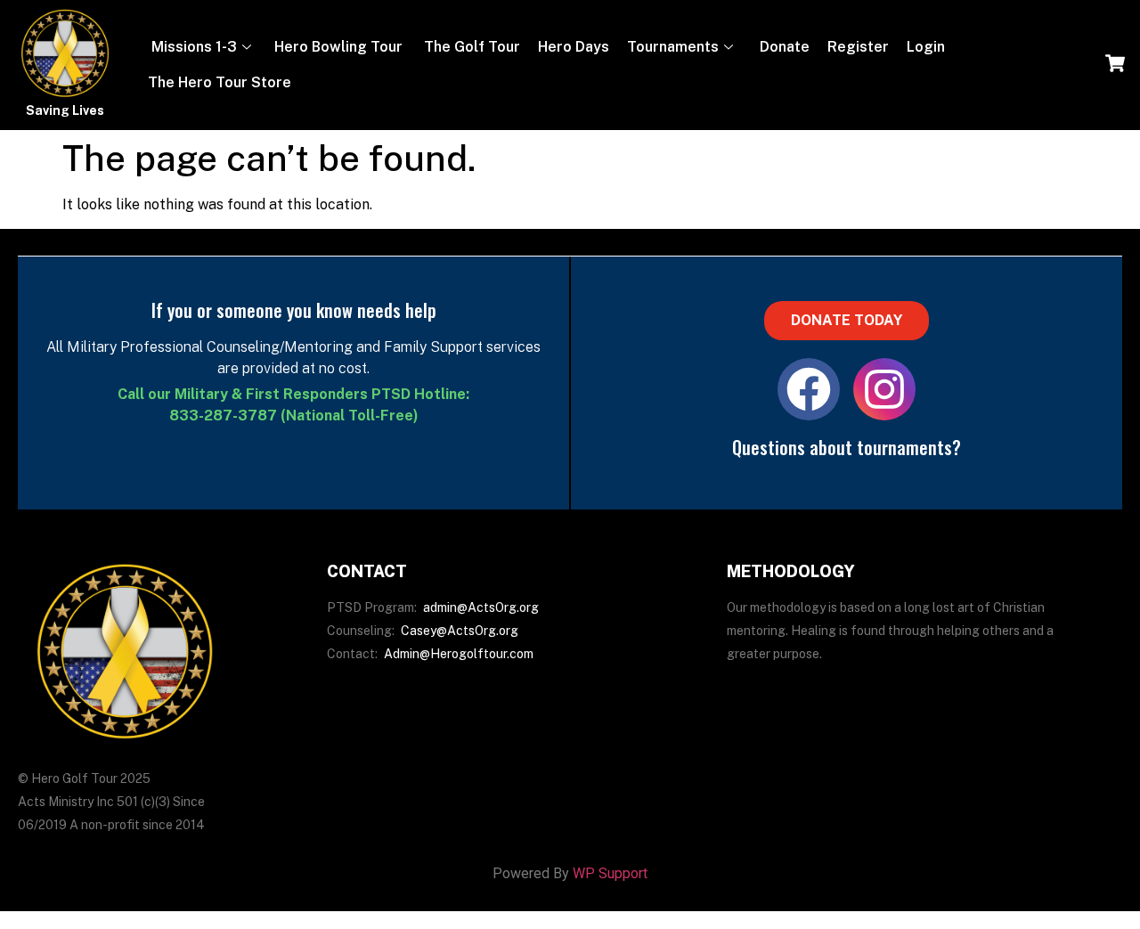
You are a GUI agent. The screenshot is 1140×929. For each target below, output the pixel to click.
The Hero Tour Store (219, 82)
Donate (783, 46)
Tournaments (673, 46)
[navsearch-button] (1115, 65)
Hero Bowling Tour (338, 46)
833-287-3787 (223, 415)
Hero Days (573, 46)
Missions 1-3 (192, 46)
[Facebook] (809, 389)
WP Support (610, 873)
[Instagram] (884, 389)
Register (858, 46)
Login (926, 46)
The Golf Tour (470, 46)
